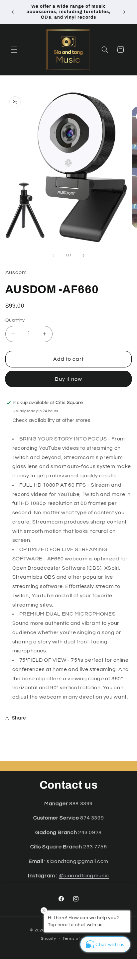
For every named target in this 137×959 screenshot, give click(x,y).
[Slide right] (83, 255)
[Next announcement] (124, 12)
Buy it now (68, 379)
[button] (14, 49)
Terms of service (79, 938)
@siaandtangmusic (84, 875)
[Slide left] (53, 255)
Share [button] (19, 718)
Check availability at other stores (51, 420)
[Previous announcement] (12, 12)
